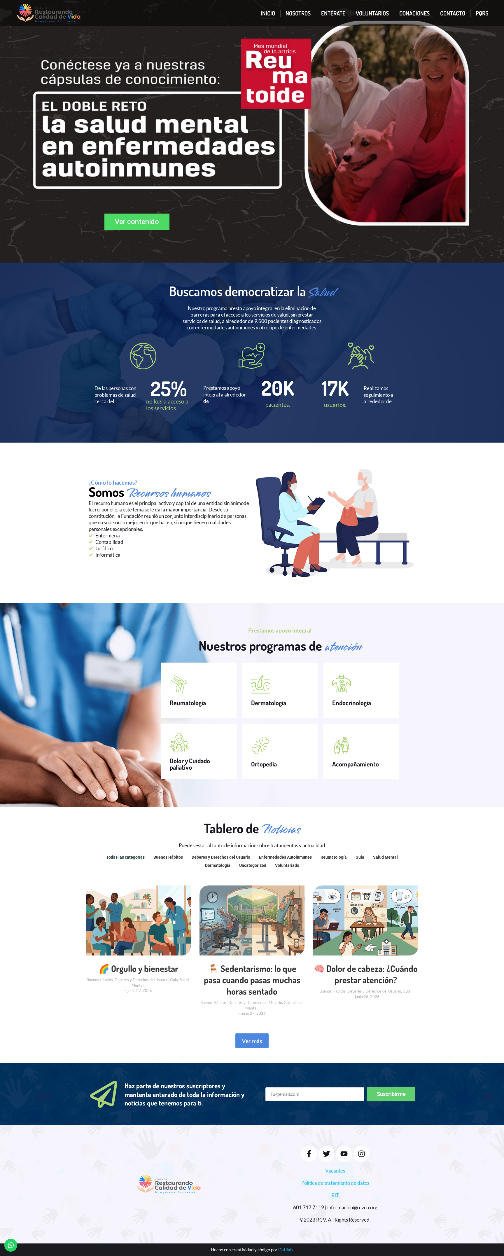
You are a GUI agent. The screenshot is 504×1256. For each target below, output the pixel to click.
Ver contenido (137, 222)
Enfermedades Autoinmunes (285, 857)
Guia (360, 857)
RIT (335, 1195)
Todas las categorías (125, 857)
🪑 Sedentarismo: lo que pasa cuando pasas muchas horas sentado (252, 980)
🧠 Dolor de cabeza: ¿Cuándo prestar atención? (366, 974)
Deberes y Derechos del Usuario (221, 857)
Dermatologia (217, 865)
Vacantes (335, 1171)
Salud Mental (385, 857)
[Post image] (138, 920)
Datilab (285, 1249)
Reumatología (334, 857)
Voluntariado (287, 865)
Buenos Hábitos (168, 857)
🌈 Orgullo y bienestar (138, 968)
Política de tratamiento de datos (335, 1183)
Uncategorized (252, 865)
